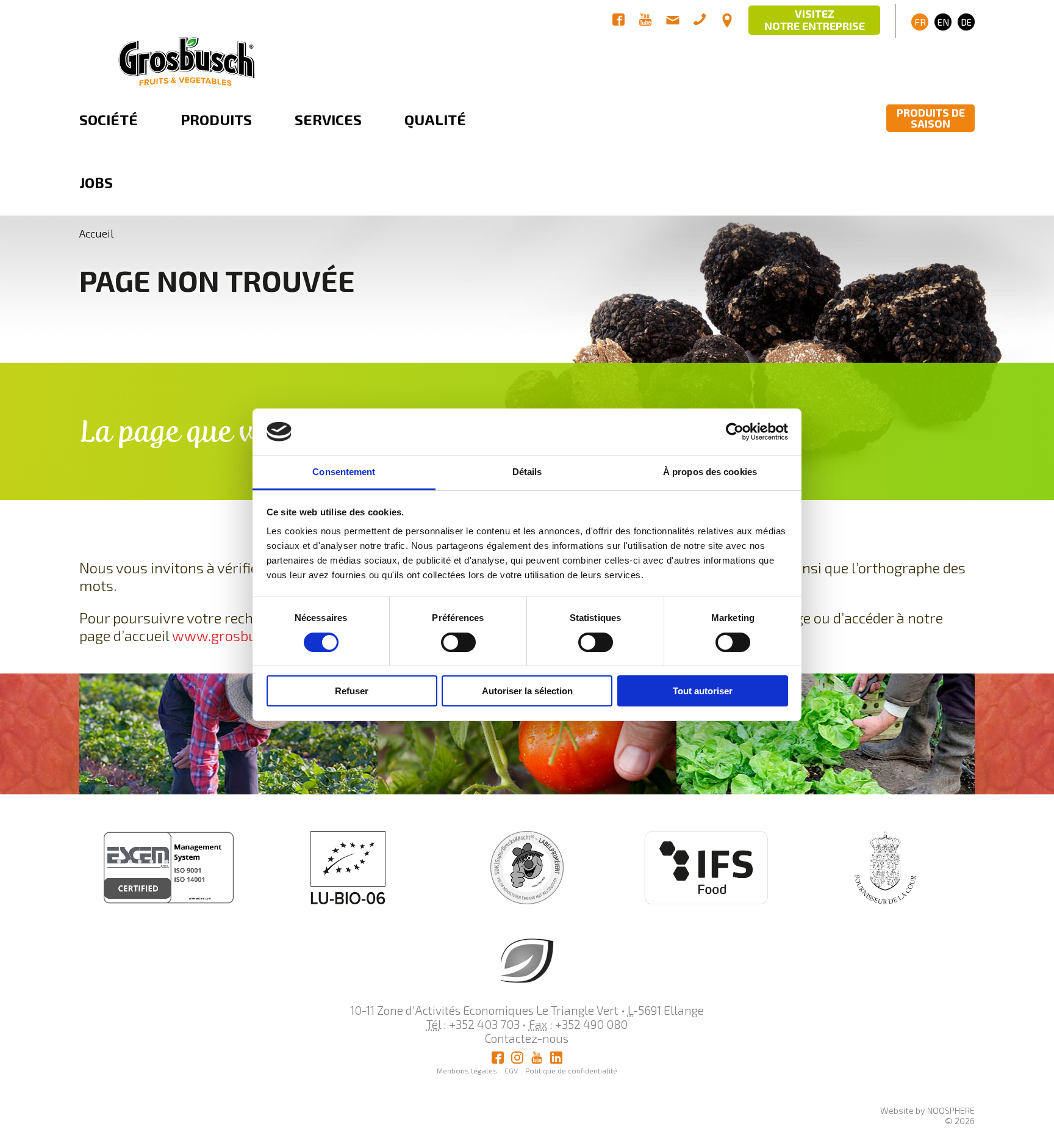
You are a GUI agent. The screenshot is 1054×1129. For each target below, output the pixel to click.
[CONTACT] (727, 20)
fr (920, 21)
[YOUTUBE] (645, 20)
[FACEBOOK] (618, 20)
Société (108, 119)
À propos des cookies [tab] (710, 471)
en (943, 21)
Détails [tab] (527, 471)
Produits (216, 119)
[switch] (458, 642)
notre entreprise (814, 19)
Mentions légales (467, 1070)
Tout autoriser (703, 691)
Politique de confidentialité (571, 1070)
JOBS (96, 182)
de (966, 21)
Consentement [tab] (343, 471)
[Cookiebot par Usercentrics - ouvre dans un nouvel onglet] (734, 432)
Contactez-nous (526, 1038)
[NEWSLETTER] (673, 20)
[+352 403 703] (699, 20)
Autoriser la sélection (527, 691)
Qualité (435, 119)
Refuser (351, 691)
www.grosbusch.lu (233, 635)
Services (328, 119)
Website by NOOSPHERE (927, 1110)
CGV (511, 1070)
